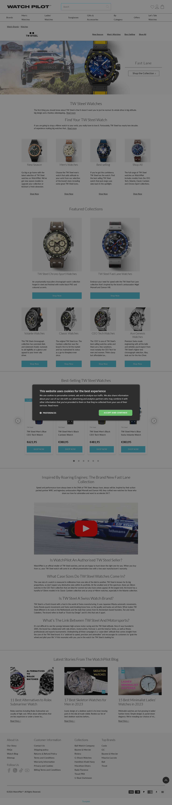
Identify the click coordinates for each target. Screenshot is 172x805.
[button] (48, 412)
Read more (53, 405)
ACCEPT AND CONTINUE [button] (115, 412)
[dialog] (86, 402)
